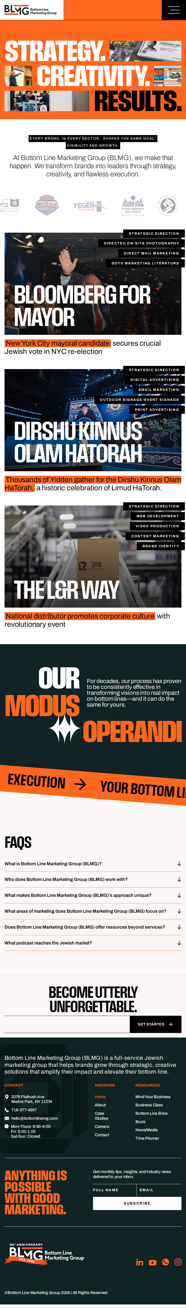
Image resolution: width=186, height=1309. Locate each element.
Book (140, 1121)
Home (100, 1097)
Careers (102, 1126)
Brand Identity (160, 546)
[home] (32, 10)
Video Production (157, 526)
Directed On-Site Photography (141, 243)
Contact (102, 1135)
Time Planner (147, 1138)
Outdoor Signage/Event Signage (139, 400)
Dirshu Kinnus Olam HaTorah (78, 441)
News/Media (146, 1130)
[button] (174, 10)
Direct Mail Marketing (151, 253)
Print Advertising (157, 410)
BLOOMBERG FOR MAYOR (82, 305)
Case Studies (101, 1116)
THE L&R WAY (66, 589)
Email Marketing (159, 390)
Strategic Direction (154, 233)
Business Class (149, 1105)
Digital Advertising (154, 380)
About (100, 1105)
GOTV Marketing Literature (145, 263)
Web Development (158, 516)
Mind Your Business (152, 1097)
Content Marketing (155, 536)
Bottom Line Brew (151, 1113)
